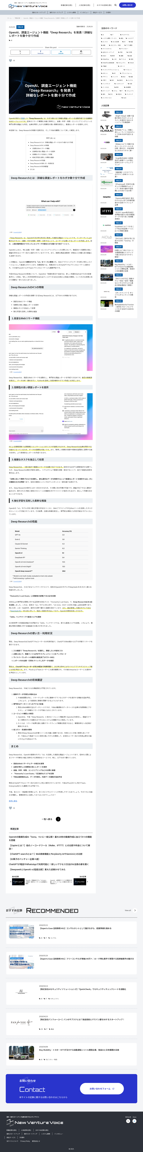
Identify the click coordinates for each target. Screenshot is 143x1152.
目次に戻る (13, 801)
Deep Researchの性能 (37, 160)
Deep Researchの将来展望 (39, 166)
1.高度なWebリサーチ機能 (40, 148)
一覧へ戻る (47, 819)
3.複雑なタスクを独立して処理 (42, 154)
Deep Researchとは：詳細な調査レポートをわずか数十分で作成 (51, 142)
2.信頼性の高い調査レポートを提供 (43, 151)
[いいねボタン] (10, 60)
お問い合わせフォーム (100, 1088)
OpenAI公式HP (17, 232)
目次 (48, 138)
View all (128, 910)
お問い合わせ (127, 5)
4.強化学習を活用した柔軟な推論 (43, 157)
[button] (134, 161)
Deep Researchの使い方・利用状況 (42, 163)
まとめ (32, 169)
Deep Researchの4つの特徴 (39, 145)
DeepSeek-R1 (16, 611)
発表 (23, 118)
